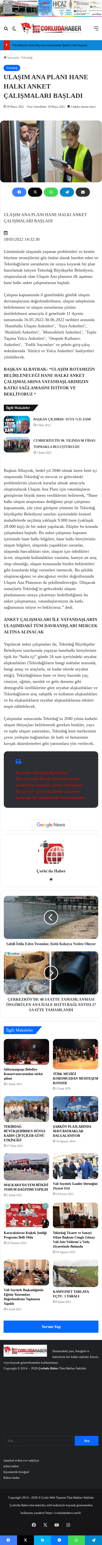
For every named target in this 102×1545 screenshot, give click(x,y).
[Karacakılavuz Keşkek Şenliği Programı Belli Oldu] (26, 1215)
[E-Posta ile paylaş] (83, 192)
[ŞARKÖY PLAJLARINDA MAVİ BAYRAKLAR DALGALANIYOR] (75, 1109)
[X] (35, 192)
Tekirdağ (26, 57)
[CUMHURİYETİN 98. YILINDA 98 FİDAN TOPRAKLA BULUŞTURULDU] (17, 445)
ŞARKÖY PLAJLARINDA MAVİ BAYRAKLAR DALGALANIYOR (72, 1131)
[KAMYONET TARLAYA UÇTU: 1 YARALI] (75, 1273)
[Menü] (96, 30)
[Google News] (51, 825)
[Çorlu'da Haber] (51, 28)
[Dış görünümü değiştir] (14, 30)
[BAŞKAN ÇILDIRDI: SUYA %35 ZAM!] (17, 424)
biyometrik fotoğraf (16, 1472)
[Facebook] (19, 192)
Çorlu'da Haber (51, 871)
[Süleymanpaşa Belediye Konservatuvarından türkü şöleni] (26, 1052)
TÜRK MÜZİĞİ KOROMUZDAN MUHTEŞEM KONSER (75, 1078)
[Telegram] (67, 192)
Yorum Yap (51, 1326)
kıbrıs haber (11, 1466)
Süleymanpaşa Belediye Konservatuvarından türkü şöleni (23, 1074)
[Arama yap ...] (6, 30)
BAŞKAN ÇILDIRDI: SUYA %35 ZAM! (62, 419)
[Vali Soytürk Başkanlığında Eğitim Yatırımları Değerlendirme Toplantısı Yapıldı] (26, 1272)
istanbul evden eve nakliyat (21, 1460)
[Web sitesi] (51, 879)
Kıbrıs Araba (11, 1477)
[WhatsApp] (51, 192)
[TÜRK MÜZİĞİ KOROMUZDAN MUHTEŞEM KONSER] (75, 1054)
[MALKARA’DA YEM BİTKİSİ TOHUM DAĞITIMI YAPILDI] (26, 1166)
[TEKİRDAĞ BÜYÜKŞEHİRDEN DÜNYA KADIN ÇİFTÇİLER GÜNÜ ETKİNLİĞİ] (26, 1109)
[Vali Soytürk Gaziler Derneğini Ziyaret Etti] (75, 1166)
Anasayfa (12, 57)
